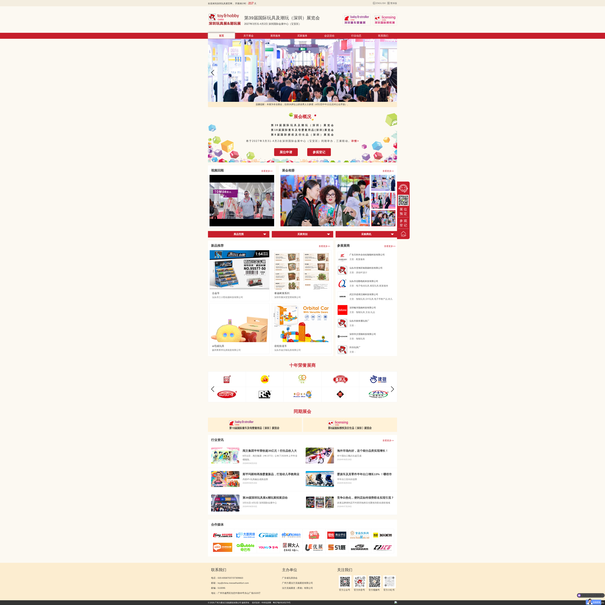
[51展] (336, 547)
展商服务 (275, 35)
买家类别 (302, 234)
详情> (355, 141)
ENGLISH (381, 3)
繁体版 (393, 3)
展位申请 (286, 152)
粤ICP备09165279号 (282, 603)
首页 (221, 35)
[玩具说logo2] (222, 547)
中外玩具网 (266, 603)
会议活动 (329, 35)
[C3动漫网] (382, 547)
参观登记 (319, 152)
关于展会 (248, 35)
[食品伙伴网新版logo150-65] (359, 535)
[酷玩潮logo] (382, 535)
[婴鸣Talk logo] (314, 535)
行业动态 (356, 35)
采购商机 (366, 234)
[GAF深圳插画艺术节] (359, 547)
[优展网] (314, 547)
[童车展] (255, 424)
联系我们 (383, 35)
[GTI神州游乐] (268, 535)
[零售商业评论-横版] (336, 535)
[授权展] (350, 424)
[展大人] (291, 547)
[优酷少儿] (268, 547)
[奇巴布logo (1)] (245, 547)
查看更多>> (267, 171)
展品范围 (239, 234)
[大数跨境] (245, 535)
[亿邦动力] (291, 535)
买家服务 (302, 35)
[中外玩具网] (222, 535)
